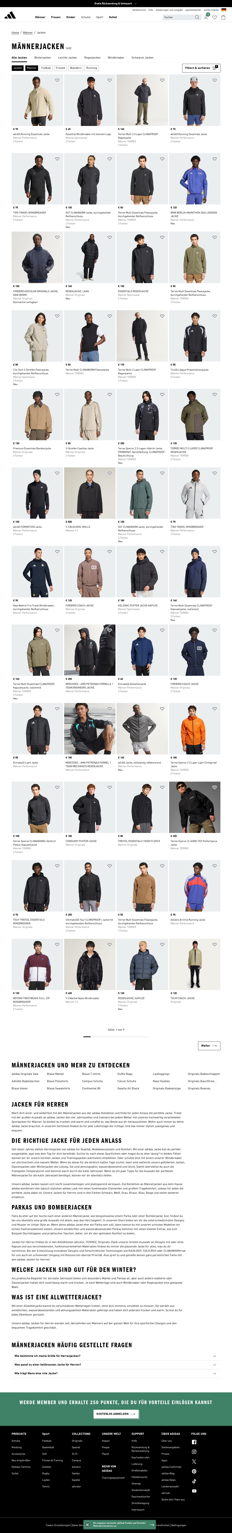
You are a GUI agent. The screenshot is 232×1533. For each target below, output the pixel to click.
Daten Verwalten (81, 1525)
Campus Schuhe (92, 1081)
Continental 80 (91, 1088)
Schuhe (85, 17)
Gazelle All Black (128, 1088)
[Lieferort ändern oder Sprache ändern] (224, 10)
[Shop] (10, 15)
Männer (40, 17)
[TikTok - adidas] (205, 1482)
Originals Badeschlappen (204, 1074)
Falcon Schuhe (126, 1081)
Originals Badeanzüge (167, 1088)
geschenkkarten (193, 10)
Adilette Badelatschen (26, 1081)
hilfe (151, 10)
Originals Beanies (199, 1088)
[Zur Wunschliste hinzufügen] (57, 80)
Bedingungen (178, 1525)
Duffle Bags (124, 1074)
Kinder (70, 17)
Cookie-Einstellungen (58, 1525)
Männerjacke (20, 1175)
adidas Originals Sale (25, 1074)
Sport (99, 17)
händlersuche (139, 10)
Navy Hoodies (161, 1081)
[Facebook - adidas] (205, 1442)
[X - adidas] (205, 1462)
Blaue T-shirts (91, 1074)
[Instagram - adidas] (205, 1452)
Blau (141, 1193)
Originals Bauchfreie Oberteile (201, 1082)
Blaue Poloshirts (57, 1081)
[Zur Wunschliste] (214, 17)
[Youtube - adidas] (205, 1491)
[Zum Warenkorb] (223, 17)
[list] (116, 58)
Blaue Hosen (20, 1088)
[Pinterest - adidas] (205, 1472)
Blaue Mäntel (55, 1074)
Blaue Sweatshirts (58, 1088)
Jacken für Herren (42, 1323)
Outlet (113, 17)
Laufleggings (161, 1074)
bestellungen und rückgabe (169, 10)
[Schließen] (87, 1524)
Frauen (56, 17)
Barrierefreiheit (161, 1525)
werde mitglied (211, 10)
